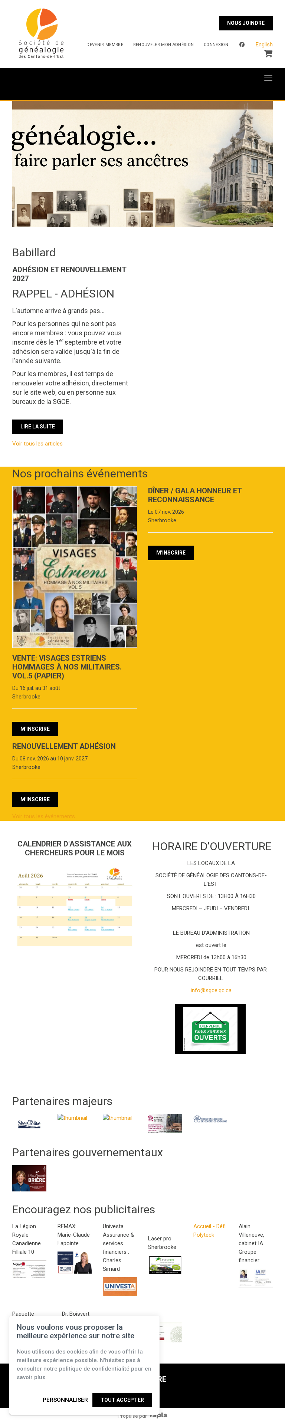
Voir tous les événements (43, 816)
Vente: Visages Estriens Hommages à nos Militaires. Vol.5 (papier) (67, 667)
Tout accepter (122, 1400)
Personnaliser (65, 1400)
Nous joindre (246, 23)
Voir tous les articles (37, 443)
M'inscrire (35, 729)
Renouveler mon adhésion (163, 44)
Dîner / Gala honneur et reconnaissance (195, 495)
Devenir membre (104, 44)
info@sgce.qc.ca (210, 990)
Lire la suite (37, 427)
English (264, 44)
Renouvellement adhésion (64, 746)
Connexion (216, 44)
